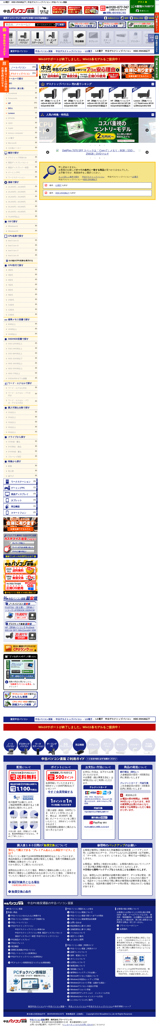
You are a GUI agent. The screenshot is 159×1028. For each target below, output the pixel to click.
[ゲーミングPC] (20, 488)
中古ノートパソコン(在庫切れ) (24, 953)
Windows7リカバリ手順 (80, 990)
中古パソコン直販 (44, 51)
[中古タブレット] (20, 500)
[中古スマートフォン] (20, 512)
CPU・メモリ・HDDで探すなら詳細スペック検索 (83, 25)
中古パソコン (21, 51)
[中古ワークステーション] (20, 481)
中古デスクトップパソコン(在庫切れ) (26, 957)
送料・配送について (78, 955)
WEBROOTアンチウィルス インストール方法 (90, 993)
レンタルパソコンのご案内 (81, 1000)
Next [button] (147, 130)
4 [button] (104, 145)
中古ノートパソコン (19, 922)
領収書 (151, 18)
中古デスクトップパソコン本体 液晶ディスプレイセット (39, 933)
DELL (10, 108)
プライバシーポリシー (129, 926)
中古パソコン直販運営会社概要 (83, 919)
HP (9, 103)
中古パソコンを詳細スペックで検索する (28, 919)
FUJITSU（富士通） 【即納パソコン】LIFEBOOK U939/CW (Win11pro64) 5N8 (20, 609)
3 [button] (99, 145)
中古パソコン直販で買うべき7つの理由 (86, 916)
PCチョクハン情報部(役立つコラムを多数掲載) (30, 962)
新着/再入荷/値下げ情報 (44, 10)
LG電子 (88, 51)
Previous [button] (47, 130)
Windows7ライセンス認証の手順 (84, 986)
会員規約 (123, 929)
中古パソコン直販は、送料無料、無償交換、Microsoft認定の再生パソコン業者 (20, 577)
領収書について (76, 969)
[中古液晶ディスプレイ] (20, 494)
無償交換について (77, 966)
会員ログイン (113, 18)
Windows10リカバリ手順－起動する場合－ (88, 983)
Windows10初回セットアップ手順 (84, 979)
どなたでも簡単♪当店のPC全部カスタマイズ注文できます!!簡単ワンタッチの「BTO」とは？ (20, 545)
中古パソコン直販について (81, 912)
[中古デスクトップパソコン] (20, 73)
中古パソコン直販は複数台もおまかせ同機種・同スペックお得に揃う (75, 11)
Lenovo (11, 113)
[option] (97, 130)
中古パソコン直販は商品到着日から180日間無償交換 (60, 11)
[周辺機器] (20, 506)
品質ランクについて (78, 952)
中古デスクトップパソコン (69, 51)
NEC (10, 83)
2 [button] (95, 145)
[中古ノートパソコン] (20, 67)
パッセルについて (77, 933)
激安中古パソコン (36, 1006)
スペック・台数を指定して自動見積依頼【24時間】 (142, 25)
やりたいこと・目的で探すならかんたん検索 (112, 25)
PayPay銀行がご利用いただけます (96, 827)
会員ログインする (156, 22)
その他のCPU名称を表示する (20, 260)
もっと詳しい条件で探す (69, 177)
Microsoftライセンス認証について (84, 976)
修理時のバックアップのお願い (83, 972)
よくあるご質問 (76, 940)
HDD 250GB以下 (90, 179)
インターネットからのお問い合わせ (78, 1024)
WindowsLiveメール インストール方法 (86, 996)
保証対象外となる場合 (25, 882)
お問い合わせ (76, 922)
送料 (126, 18)
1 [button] (90, 145)
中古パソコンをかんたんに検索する (26, 916)
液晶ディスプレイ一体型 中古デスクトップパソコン (37, 936)
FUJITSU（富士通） (16, 88)
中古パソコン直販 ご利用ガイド (83, 949)
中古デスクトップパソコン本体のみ (30, 929)
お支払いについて (77, 962)
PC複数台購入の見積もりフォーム (20, 524)
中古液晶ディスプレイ (20, 940)
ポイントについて (77, 959)
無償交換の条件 (21, 891)
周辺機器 (15, 946)
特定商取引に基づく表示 (80, 926)
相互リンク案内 (76, 936)
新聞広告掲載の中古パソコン (23, 950)
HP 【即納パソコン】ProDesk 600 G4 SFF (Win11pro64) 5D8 (20, 628)
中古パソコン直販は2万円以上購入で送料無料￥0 (92, 11)
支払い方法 (138, 18)
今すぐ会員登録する (60, 791)
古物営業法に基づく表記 (80, 929)
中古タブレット (17, 943)
